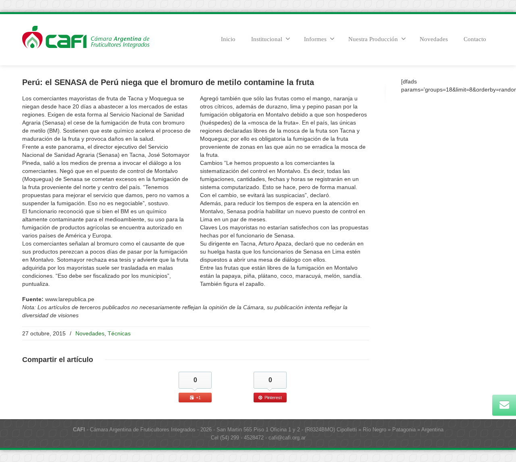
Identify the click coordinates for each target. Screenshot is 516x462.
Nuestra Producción (373, 39)
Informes (315, 39)
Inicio (228, 39)
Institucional (266, 39)
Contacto (475, 39)
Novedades (434, 39)
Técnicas (119, 333)
